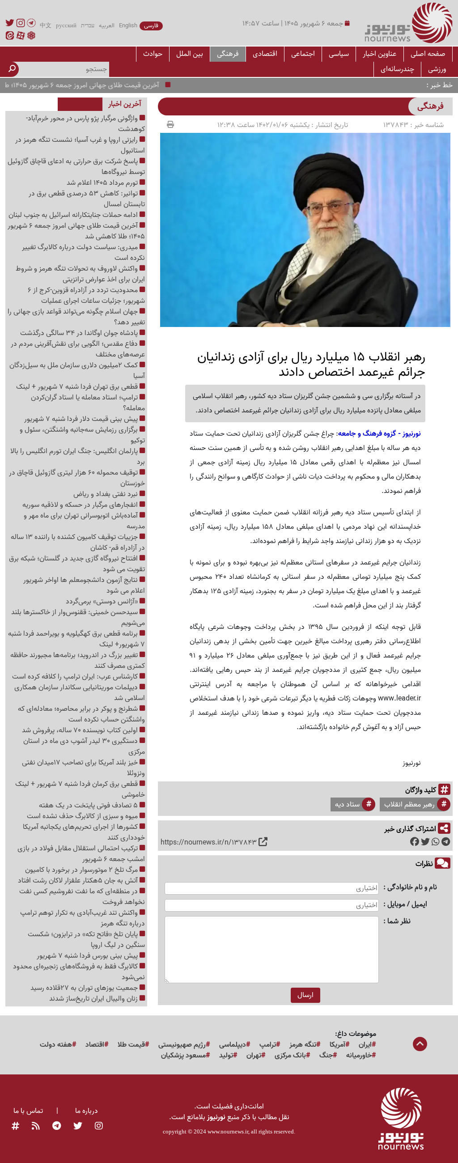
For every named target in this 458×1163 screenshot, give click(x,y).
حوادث (152, 54)
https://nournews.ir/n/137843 (209, 843)
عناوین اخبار (380, 54)
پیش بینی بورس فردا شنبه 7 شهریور (88, 956)
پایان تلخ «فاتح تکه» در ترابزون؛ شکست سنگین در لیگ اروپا (86, 940)
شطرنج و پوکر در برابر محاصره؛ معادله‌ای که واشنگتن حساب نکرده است (81, 714)
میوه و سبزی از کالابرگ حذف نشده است (83, 816)
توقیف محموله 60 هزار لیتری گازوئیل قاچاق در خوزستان (77, 478)
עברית (87, 25)
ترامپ (267, 1045)
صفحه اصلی (428, 54)
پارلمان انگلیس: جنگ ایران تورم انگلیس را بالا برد (77, 457)
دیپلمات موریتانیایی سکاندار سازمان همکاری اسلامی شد (79, 693)
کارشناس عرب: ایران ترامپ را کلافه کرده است (76, 677)
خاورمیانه (359, 1055)
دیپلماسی (232, 1045)
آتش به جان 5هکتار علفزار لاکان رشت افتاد (79, 881)
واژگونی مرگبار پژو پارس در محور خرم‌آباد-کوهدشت (85, 124)
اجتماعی (303, 54)
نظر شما (399, 921)
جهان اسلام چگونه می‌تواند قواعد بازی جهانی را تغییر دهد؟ (76, 317)
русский (66, 25)
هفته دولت (56, 1045)
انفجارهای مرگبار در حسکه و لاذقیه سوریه (81, 505)
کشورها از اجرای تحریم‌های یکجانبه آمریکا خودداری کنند (84, 832)
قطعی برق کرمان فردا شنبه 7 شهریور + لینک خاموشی (80, 789)
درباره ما (86, 1111)
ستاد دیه (347, 805)
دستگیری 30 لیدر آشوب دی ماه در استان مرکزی (84, 746)
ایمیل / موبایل (407, 904)
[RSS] (36, 1126)
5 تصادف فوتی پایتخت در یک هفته (89, 805)
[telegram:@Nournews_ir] (56, 1126)
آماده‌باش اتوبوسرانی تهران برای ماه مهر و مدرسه (84, 521)
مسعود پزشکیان (183, 1055)
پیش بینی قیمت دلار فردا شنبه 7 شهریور (82, 419)
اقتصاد (94, 1045)
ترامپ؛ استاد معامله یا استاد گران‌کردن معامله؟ (88, 403)
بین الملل (189, 54)
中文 (45, 25)
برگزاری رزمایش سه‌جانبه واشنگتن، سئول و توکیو (82, 435)
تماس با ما (28, 1111)
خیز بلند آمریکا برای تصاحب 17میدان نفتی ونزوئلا (83, 768)
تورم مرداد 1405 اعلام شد (103, 183)
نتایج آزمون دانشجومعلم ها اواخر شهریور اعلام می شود (84, 585)
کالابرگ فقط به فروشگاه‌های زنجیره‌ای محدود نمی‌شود (79, 972)
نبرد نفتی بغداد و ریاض (106, 494)
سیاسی (339, 54)
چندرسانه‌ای (397, 69)
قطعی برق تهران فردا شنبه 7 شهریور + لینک (78, 387)
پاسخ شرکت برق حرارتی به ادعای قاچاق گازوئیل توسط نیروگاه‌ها (76, 167)
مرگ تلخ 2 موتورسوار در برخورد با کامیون (82, 870)
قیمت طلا (131, 1045)
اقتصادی (265, 54)
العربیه (106, 25)
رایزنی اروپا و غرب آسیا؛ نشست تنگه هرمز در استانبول (80, 145)
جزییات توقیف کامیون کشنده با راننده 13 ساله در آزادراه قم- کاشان (78, 542)
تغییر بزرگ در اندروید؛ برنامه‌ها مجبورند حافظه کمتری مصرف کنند (77, 660)
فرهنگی (228, 54)
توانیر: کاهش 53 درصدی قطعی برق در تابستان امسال (87, 199)
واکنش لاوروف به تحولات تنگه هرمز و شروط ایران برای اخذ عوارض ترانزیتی (80, 274)
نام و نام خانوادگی (412, 887)
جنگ (326, 1055)
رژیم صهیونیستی (182, 1045)
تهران (253, 1055)
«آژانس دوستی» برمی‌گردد (103, 601)
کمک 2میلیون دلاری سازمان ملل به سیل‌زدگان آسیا (77, 371)
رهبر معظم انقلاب (409, 805)
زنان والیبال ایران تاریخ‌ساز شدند (94, 999)
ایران (365, 1045)
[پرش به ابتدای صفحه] (420, 1045)
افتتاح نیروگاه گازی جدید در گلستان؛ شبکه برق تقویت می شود (77, 564)
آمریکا (337, 1045)
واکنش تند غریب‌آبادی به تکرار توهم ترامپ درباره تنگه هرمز (82, 918)
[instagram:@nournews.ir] (99, 1126)
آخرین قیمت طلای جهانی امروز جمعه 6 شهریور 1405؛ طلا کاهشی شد (76, 231)
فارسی (151, 25)
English (128, 25)
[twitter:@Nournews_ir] (77, 1126)
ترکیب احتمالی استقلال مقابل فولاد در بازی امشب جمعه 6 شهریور (81, 854)
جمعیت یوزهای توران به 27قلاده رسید (85, 988)
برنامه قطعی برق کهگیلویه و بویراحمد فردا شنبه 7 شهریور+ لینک (76, 639)
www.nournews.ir (228, 1131)
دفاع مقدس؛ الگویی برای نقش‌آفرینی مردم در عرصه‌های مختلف (78, 349)
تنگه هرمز (302, 1045)
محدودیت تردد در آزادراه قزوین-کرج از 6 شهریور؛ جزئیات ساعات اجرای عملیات (86, 295)
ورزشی (437, 69)
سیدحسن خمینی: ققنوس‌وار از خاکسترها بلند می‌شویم (78, 618)
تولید (226, 1055)
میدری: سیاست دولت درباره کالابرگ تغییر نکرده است (83, 253)
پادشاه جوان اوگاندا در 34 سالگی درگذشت (80, 333)
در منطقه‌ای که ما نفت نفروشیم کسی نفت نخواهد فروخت (82, 897)
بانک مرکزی (290, 1055)
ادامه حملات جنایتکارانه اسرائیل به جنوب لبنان (74, 215)
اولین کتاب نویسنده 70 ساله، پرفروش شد (81, 730)
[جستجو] (12, 69)
